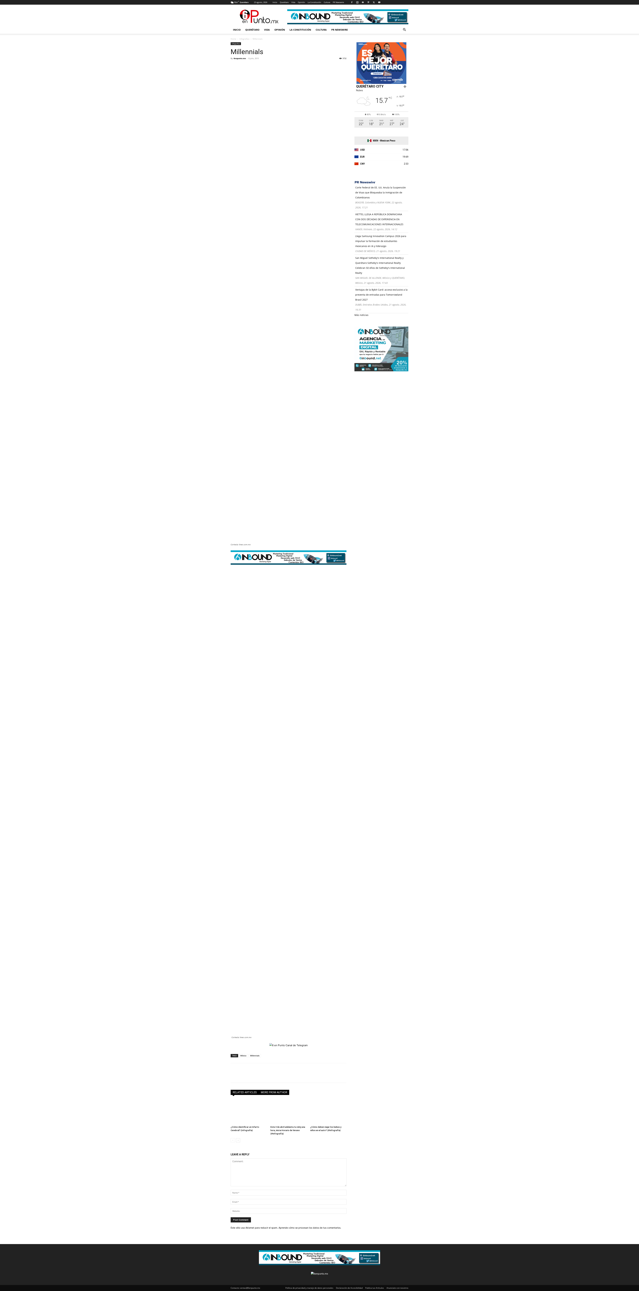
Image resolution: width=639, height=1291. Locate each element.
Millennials (254, 1055)
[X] (373, 2)
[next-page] (238, 1140)
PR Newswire (338, 2)
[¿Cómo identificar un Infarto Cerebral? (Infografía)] (249, 1111)
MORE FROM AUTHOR (274, 1092)
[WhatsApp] (257, 66)
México (243, 1055)
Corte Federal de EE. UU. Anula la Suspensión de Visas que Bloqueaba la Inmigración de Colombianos (380, 192)
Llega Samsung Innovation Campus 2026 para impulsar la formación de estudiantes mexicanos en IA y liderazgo (380, 241)
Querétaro (284, 2)
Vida (293, 2)
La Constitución (314, 2)
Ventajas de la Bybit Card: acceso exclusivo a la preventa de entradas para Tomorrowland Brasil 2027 (381, 294)
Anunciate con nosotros (397, 1288)
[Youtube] (379, 2)
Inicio (275, 2)
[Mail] (362, 2)
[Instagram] (357, 2)
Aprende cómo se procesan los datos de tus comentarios (309, 1227)
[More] (272, 66)
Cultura (327, 2)
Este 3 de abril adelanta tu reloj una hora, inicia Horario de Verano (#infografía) (287, 1130)
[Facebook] (351, 2)
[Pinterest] (368, 2)
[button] (404, 30)
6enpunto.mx (240, 58)
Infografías (244, 38)
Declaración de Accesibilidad (349, 1288)
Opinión (301, 2)
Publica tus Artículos (374, 1288)
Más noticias (361, 315)
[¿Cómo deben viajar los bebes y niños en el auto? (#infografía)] (328, 1111)
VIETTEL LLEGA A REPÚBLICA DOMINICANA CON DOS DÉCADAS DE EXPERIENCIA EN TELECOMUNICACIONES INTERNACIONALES (379, 219)
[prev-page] (233, 1140)
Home (233, 38)
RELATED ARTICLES (245, 1092)
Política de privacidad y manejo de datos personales (309, 1288)
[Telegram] (264, 66)
